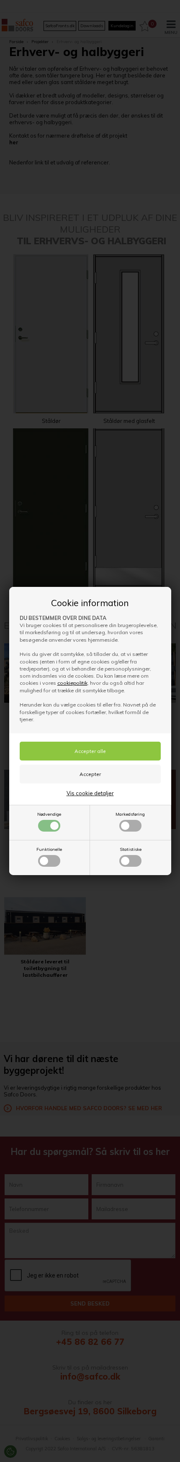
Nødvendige (49, 814)
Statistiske (130, 849)
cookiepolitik (72, 683)
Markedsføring (130, 814)
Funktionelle (49, 849)
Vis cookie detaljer (90, 793)
